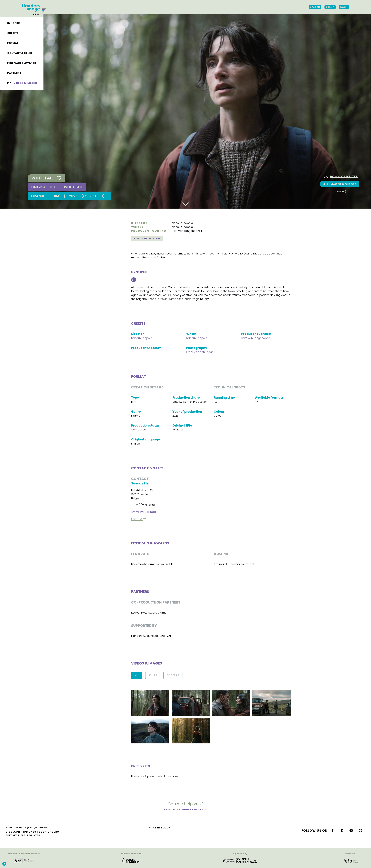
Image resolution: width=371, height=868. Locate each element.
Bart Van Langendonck (187, 231)
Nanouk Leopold (182, 223)
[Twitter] (342, 830)
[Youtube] (351, 830)
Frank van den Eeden (199, 352)
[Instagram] (360, 830)
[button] (150, 703)
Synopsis (13, 23)
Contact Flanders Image (184, 809)
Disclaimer (14, 832)
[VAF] (24, 860)
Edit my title (15, 835)
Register (33, 835)
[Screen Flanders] (131, 860)
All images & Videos (340, 184)
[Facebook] (332, 830)
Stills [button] (152, 675)
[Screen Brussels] (246, 860)
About (330, 7)
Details (137, 518)
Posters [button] (173, 675)
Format (13, 43)
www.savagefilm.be (144, 512)
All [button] (136, 675)
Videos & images (25, 83)
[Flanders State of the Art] (229, 860)
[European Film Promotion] (350, 860)
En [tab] (133, 280)
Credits (12, 33)
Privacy (30, 832)
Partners (14, 73)
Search (315, 7)
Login (344, 7)
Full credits (145, 238)
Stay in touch (160, 827)
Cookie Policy (49, 832)
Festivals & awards (21, 63)
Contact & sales (19, 53)
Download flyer (344, 176)
